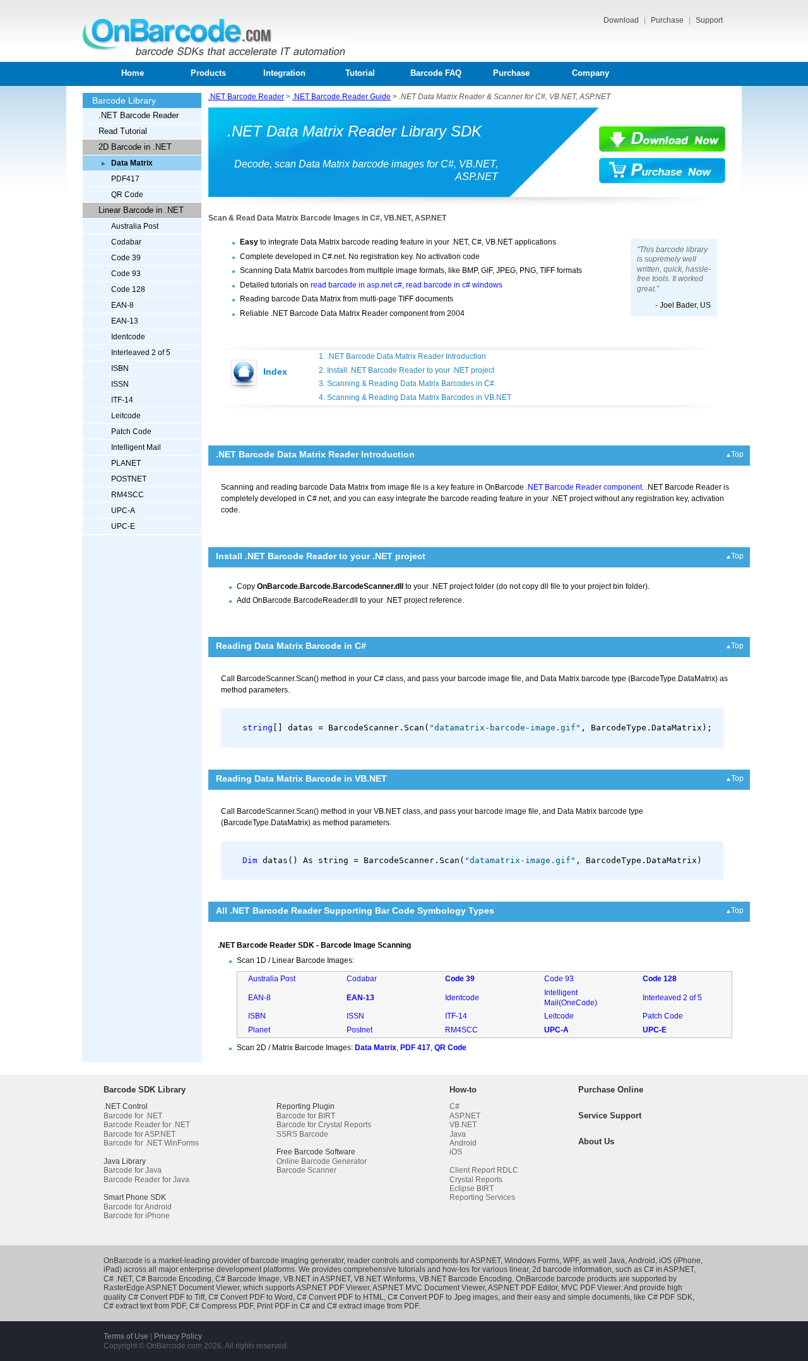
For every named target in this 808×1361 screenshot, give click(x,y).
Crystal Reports (475, 1179)
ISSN (120, 384)
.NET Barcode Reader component (584, 487)
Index (275, 371)
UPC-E (123, 526)
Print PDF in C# (283, 1306)
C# (454, 1106)
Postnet (359, 1029)
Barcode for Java (133, 1170)
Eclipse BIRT (471, 1188)
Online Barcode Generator (321, 1161)
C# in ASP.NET (669, 1269)
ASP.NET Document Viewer (192, 1287)
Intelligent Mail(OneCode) (570, 997)
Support (709, 20)
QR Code (127, 194)
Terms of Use (126, 1336)
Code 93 (126, 273)
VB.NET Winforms (384, 1278)
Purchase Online (610, 1089)
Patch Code (131, 431)
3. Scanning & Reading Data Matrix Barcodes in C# (406, 383)
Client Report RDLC (483, 1170)
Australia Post (134, 226)
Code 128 (128, 289)
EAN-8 (122, 305)
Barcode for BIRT (305, 1115)
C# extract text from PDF (145, 1306)
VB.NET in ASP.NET (316, 1278)
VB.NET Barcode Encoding (465, 1278)
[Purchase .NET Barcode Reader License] (662, 180)
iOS (455, 1151)
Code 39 (126, 257)
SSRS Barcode (302, 1134)
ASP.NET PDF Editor (522, 1287)
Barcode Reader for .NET (147, 1124)
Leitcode (126, 415)
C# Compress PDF (221, 1306)
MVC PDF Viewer (591, 1287)
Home (132, 73)
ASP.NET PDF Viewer (332, 1287)
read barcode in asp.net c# (356, 285)
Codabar (126, 242)
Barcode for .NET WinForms (151, 1143)
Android (463, 1143)
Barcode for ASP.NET (139, 1134)
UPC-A (123, 510)
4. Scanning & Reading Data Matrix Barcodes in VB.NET (415, 397)
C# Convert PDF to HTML (340, 1297)
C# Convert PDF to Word (250, 1297)
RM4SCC (127, 494)
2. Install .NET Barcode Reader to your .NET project (406, 370)
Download (622, 20)
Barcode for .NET (133, 1115)
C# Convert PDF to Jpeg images (443, 1297)
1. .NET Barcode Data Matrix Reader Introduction (402, 356)
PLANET (126, 463)
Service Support (609, 1115)
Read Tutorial (122, 131)
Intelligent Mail (136, 447)
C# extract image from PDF (373, 1306)
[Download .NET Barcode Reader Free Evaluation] (662, 149)
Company (590, 73)
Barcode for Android (138, 1206)
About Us (596, 1141)
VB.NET (463, 1124)
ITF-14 (122, 400)
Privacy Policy (178, 1336)
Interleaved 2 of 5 (140, 352)
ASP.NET (464, 1115)
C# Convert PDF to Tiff (166, 1297)
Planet (259, 1029)
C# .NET (118, 1278)
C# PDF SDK (670, 1297)
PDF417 (125, 178)
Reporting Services (482, 1197)
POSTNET (128, 479)
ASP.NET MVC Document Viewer (428, 1287)
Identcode (128, 336)
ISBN (120, 368)
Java (457, 1134)
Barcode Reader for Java (146, 1179)
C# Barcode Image (247, 1278)
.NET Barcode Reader (138, 115)
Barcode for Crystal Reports (323, 1124)
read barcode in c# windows (454, 285)
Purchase (668, 20)
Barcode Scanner (306, 1170)
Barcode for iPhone (137, 1215)
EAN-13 (124, 321)
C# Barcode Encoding (173, 1278)
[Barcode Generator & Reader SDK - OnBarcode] (217, 54)
